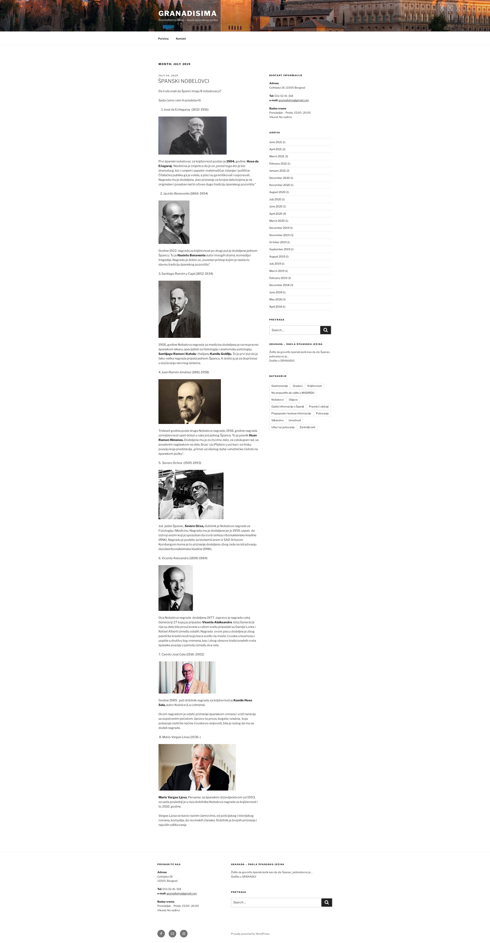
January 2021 (277, 170)
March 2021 (276, 156)
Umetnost (295, 420)
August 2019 (277, 256)
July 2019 (275, 263)
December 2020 (279, 177)
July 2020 (275, 199)
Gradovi (297, 385)
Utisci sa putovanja (283, 427)
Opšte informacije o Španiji (287, 406)
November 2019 (279, 235)
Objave (293, 399)
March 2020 (277, 220)
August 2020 (277, 192)
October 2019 (278, 242)
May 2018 (275, 299)
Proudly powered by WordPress (250, 933)
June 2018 (275, 292)
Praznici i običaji (318, 406)
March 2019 (276, 270)
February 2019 (278, 278)
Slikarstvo (277, 420)
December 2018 (279, 285)
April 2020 (275, 213)
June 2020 (276, 206)
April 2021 (275, 149)
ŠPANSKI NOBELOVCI (183, 81)
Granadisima (187, 13)
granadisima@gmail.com (294, 100)
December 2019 (279, 227)
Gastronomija (279, 385)
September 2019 (279, 249)
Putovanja (322, 413)
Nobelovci (277, 399)
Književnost (314, 385)
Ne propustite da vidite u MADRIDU (292, 392)
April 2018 (275, 306)
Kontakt (181, 38)
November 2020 (279, 185)
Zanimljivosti (307, 427)
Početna (163, 38)
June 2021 (275, 142)
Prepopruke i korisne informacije (291, 413)
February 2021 (278, 163)
